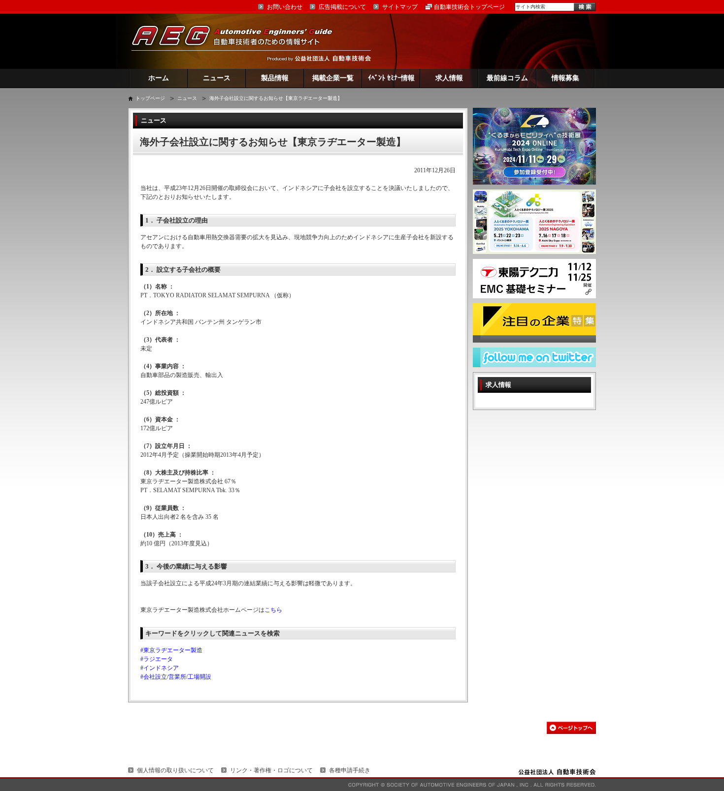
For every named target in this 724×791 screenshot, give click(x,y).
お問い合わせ (284, 6)
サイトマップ (400, 6)
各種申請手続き (349, 770)
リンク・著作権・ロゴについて (271, 770)
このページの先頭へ (571, 728)
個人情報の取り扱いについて (175, 770)
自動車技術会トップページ (469, 6)
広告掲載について (342, 6)
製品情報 (275, 78)
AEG (238, 41)
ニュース (216, 78)
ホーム (158, 78)
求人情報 (449, 78)
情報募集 (565, 78)
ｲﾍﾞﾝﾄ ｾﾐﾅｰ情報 (391, 78)
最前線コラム (507, 78)
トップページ (150, 98)
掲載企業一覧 (333, 78)
